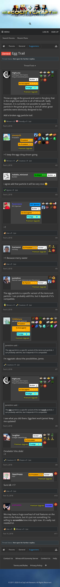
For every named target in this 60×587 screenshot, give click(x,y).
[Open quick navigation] (56, 46)
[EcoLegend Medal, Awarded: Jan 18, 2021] (48, 72)
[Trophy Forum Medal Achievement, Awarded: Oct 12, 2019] (45, 80)
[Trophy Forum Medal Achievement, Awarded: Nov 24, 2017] (53, 282)
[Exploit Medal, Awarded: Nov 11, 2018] (40, 319)
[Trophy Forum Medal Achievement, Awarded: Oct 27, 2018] (54, 208)
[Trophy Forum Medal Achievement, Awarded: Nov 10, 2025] (47, 143)
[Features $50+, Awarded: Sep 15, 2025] (44, 322)
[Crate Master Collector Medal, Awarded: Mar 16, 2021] (48, 76)
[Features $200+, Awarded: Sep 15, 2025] (33, 326)
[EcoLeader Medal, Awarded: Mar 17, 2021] (44, 435)
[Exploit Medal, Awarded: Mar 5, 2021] (52, 76)
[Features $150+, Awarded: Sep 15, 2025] (55, 322)
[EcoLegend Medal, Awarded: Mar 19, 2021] (51, 319)
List (30, 121)
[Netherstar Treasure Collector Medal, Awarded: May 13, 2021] (55, 319)
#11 (55, 534)
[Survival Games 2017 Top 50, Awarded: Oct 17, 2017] (48, 439)
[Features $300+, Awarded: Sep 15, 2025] (40, 326)
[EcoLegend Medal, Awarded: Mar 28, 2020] (51, 204)
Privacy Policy (36, 565)
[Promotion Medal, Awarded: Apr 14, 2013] (49, 278)
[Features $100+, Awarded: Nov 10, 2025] (51, 135)
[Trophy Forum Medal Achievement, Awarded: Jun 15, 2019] (44, 443)
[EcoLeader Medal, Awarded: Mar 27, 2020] (43, 204)
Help (55, 558)
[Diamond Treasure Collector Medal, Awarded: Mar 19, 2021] (52, 72)
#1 (56, 126)
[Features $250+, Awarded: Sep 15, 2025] (36, 326)
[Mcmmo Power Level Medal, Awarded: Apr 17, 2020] (54, 204)
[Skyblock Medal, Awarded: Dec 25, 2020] (36, 135)
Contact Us (8, 558)
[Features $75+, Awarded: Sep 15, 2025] (48, 322)
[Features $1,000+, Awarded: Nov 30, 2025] (39, 143)
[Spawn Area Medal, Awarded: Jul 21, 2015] (53, 278)
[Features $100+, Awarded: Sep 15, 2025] (51, 322)
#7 (56, 369)
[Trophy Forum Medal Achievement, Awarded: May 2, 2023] (55, 474)
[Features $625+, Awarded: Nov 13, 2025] (54, 139)
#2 (56, 165)
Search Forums (9, 38)
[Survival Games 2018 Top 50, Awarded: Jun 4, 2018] (49, 251)
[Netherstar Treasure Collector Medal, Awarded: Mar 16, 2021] (45, 76)
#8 (56, 426)
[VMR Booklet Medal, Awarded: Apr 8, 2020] (47, 208)
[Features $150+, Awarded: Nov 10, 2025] (54, 135)
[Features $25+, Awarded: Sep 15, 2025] (40, 322)
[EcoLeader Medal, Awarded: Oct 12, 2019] (41, 72)
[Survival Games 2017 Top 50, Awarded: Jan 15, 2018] (53, 247)
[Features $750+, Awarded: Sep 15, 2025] (55, 326)
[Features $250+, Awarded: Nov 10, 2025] (39, 139)
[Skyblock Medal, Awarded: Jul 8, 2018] (49, 282)
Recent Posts (22, 38)
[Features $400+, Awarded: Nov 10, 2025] (47, 139)
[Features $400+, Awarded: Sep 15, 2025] (44, 326)
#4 (56, 238)
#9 (56, 465)
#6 (56, 310)
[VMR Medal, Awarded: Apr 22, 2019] (52, 435)
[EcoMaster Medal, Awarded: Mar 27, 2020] (47, 204)
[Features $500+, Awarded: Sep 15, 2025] (48, 326)
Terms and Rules (21, 565)
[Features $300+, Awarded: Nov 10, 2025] (43, 139)
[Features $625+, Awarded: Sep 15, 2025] (51, 326)
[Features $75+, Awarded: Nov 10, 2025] (47, 135)
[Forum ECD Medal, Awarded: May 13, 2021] (33, 322)
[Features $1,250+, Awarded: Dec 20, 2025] (43, 143)
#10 (55, 496)
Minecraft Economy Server (26, 558)
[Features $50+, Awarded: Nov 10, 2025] (43, 135)
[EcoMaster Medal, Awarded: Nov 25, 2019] (45, 72)
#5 (56, 269)
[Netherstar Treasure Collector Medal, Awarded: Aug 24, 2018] (48, 435)
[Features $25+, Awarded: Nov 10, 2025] (39, 135)
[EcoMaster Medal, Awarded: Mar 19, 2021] (48, 319)
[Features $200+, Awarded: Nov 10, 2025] (36, 139)
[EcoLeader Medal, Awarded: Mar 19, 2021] (44, 319)
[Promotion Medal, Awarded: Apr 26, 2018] (33, 319)
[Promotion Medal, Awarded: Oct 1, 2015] (41, 80)
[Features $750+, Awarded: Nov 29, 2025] (36, 143)
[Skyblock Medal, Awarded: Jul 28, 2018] (43, 208)
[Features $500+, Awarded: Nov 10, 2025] (51, 139)
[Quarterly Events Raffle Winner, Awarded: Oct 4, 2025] (36, 322)
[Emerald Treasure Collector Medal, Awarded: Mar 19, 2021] (41, 76)
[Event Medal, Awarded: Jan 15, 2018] (49, 247)
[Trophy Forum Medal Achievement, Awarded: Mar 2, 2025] (53, 251)
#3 (56, 195)
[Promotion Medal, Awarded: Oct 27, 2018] (51, 208)
